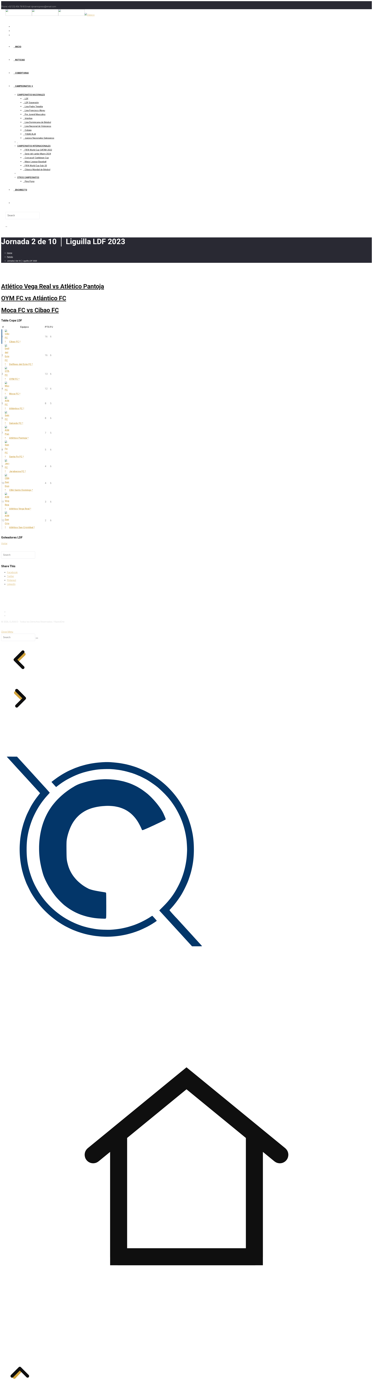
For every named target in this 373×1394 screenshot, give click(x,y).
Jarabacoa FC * (17, 471)
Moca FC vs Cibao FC (30, 310)
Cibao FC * (15, 341)
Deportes (12, 615)
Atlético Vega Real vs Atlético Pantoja (52, 286)
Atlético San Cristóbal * (22, 527)
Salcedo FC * (16, 423)
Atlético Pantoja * (19, 438)
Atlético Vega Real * (20, 508)
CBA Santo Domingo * (21, 490)
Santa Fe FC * (16, 456)
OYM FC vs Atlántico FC (33, 298)
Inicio (10, 611)
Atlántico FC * (16, 408)
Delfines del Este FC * (21, 364)
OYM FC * (14, 379)
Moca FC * (14, 393)
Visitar (4, 543)
